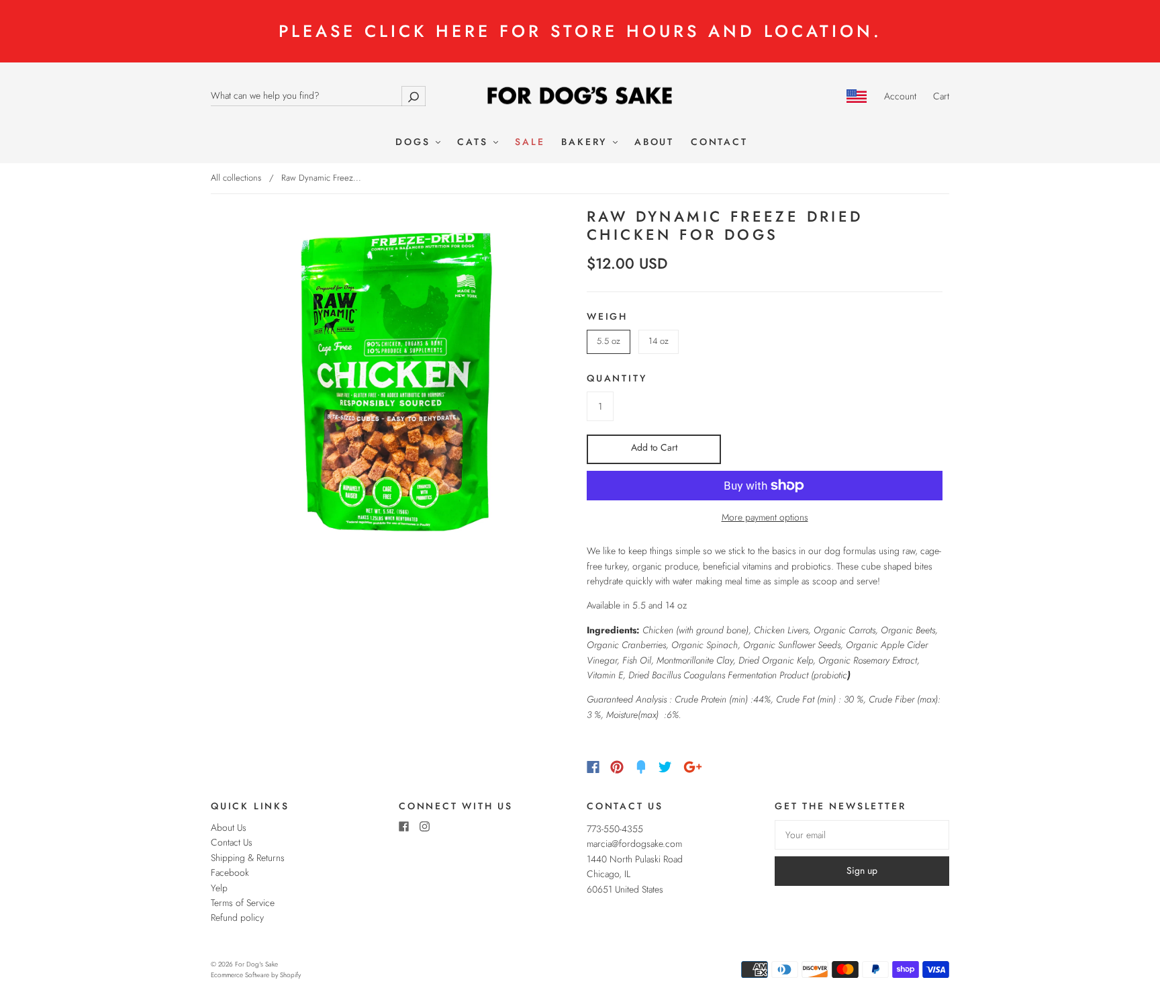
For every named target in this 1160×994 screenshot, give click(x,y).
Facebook (230, 872)
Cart (941, 96)
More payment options (765, 517)
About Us (228, 827)
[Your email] (862, 835)
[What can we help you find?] (318, 95)
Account (900, 96)
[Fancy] (641, 767)
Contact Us (231, 842)
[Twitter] (665, 767)
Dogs (414, 142)
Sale (529, 142)
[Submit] (413, 95)
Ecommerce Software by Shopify (256, 975)
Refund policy (237, 917)
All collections (236, 177)
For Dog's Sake (256, 964)
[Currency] (857, 96)
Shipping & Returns (248, 857)
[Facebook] (593, 767)
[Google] (692, 767)
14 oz (658, 340)
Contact (719, 142)
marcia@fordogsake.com (634, 843)
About (654, 142)
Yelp (219, 888)
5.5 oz (608, 340)
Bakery (586, 142)
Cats (474, 142)
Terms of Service (243, 902)
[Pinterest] (617, 767)
